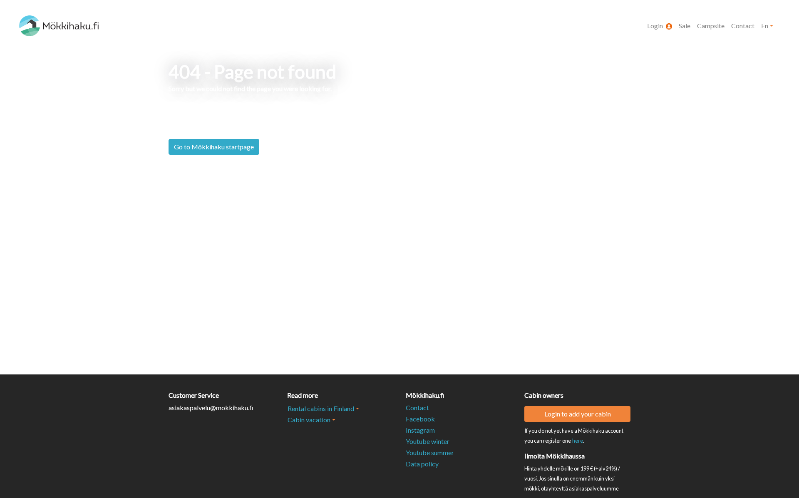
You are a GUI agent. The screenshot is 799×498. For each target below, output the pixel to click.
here (577, 440)
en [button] (764, 26)
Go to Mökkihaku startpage (214, 147)
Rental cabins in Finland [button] (321, 408)
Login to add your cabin (577, 414)
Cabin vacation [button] (309, 420)
